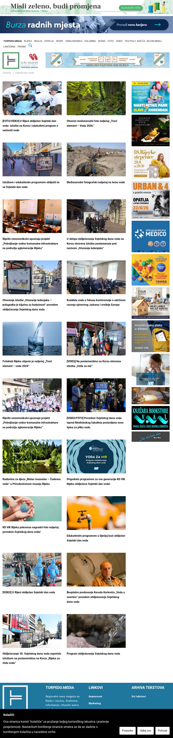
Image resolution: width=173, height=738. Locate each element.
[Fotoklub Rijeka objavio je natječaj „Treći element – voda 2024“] (32, 343)
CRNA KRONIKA (73, 41)
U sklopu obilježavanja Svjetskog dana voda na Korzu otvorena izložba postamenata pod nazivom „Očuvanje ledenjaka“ (95, 243)
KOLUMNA (90, 41)
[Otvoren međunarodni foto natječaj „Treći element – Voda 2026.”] (96, 101)
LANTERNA (9, 46)
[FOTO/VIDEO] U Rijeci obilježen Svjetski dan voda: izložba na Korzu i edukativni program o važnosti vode (30, 125)
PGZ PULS (130, 41)
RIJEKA (28, 41)
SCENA (101, 41)
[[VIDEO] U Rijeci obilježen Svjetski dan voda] (32, 573)
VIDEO (119, 41)
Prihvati (162, 730)
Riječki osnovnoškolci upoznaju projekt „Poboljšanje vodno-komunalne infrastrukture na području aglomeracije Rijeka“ (30, 243)
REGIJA (38, 41)
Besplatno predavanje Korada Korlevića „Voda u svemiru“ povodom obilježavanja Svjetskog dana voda (96, 597)
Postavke (127, 730)
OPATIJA (49, 41)
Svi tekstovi (139, 696)
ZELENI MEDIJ (154, 41)
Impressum (95, 696)
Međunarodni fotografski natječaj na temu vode (96, 182)
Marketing (95, 703)
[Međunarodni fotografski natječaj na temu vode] (96, 162)
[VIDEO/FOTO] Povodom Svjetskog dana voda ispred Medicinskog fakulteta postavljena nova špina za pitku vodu (95, 422)
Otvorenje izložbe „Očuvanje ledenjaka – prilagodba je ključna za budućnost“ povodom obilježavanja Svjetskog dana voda (30, 305)
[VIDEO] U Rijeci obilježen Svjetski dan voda (29, 592)
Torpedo (7, 72)
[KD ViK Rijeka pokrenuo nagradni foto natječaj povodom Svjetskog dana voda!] (32, 508)
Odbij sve (145, 730)
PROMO (22, 46)
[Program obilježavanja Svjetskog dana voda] (96, 635)
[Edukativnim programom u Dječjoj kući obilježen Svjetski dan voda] (96, 516)
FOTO (111, 41)
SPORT (59, 41)
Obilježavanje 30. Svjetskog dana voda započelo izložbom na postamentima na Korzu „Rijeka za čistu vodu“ (32, 658)
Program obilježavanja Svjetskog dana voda (93, 653)
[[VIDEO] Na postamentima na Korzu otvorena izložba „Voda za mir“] (96, 341)
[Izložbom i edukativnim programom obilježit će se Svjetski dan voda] (32, 165)
